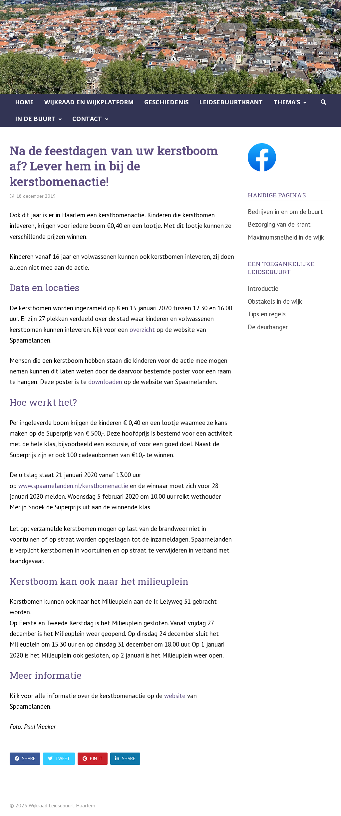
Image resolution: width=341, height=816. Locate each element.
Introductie (263, 288)
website (174, 696)
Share (28, 759)
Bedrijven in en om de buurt (285, 212)
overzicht (142, 330)
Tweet (62, 759)
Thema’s (286, 102)
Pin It (96, 759)
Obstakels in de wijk (275, 301)
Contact (87, 119)
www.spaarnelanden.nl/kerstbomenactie (73, 486)
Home (24, 102)
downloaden (105, 382)
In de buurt (35, 119)
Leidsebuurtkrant (231, 102)
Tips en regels (267, 314)
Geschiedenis (166, 102)
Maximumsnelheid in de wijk (286, 237)
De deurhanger (268, 327)
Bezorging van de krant (279, 224)
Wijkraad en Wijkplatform (89, 102)
